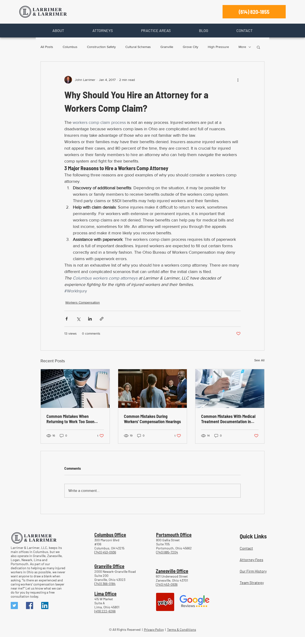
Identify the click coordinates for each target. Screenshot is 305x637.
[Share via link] (101, 318)
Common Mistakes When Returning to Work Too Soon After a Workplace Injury (70, 419)
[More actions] (238, 80)
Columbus (70, 47)
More (242, 47)
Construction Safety (101, 47)
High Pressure (218, 47)
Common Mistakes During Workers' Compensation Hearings (152, 419)
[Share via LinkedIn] (90, 318)
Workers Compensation (82, 302)
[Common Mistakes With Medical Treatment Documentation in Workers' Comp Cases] (229, 388)
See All (259, 360)
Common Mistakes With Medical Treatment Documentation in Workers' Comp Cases (228, 419)
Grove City (190, 47)
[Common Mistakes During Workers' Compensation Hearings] (152, 388)
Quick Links (253, 536)
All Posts (47, 47)
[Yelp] (165, 602)
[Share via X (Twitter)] (78, 318)
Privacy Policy (154, 629)
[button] (58, 31)
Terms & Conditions (181, 629)
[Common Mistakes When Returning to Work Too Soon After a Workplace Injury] (75, 388)
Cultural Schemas (138, 47)
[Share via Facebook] (66, 318)
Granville (166, 47)
